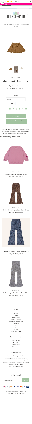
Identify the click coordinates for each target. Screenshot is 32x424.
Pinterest (17, 344)
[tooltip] (21, 121)
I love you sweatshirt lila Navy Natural (16, 174)
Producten (10, 24)
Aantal (12, 103)
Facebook (17, 340)
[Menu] (4, 14)
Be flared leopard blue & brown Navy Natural (16, 293)
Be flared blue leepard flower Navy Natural (16, 251)
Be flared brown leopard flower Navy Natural (16, 210)
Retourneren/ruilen (16, 331)
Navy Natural (16, 172)
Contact (16, 327)
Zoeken (16, 313)
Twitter (16, 342)
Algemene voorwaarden (16, 321)
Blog (16, 325)
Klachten (16, 323)
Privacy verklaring (16, 319)
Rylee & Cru (15, 77)
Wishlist (16, 315)
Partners (16, 329)
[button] (16, 121)
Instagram (17, 346)
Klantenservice (16, 317)
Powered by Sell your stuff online (16, 393)
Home (4, 24)
